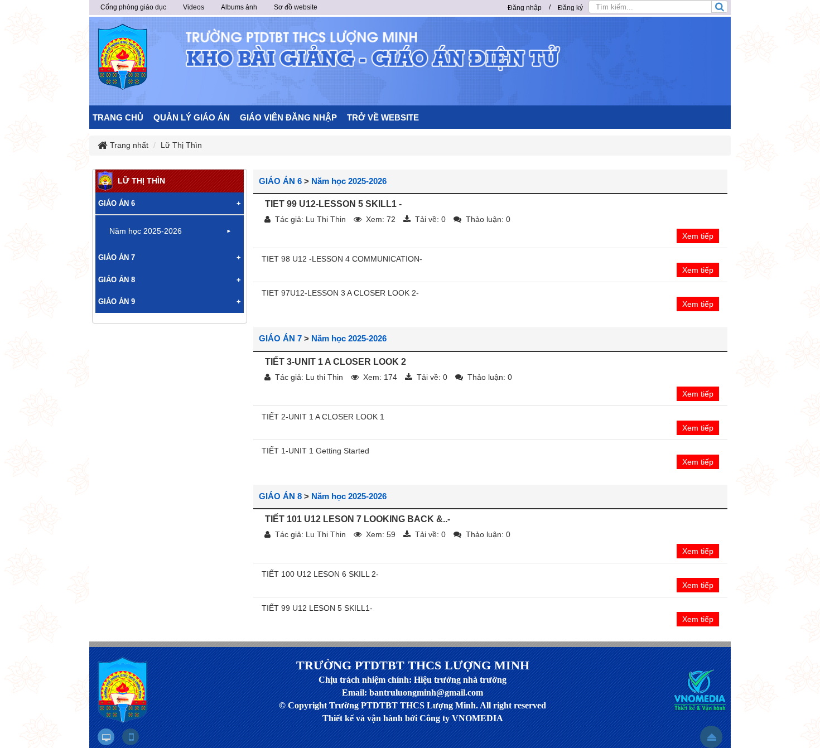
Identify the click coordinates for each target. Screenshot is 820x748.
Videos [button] (193, 7)
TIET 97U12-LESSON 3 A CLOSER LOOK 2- (340, 292)
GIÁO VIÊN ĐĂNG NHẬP (288, 117)
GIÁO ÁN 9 (116, 301)
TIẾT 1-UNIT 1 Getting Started (315, 450)
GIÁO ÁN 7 (280, 338)
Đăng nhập (525, 8)
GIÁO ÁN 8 (280, 496)
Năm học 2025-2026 (349, 181)
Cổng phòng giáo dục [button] (133, 7)
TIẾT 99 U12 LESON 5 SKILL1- (317, 608)
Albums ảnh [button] (239, 7)
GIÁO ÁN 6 (280, 181)
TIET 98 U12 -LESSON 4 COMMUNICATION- (342, 258)
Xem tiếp (697, 235)
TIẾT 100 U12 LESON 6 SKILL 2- (320, 574)
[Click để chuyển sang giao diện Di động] (130, 736)
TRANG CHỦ (118, 117)
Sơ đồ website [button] (295, 7)
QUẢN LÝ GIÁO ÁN (191, 117)
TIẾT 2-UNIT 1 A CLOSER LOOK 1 (323, 416)
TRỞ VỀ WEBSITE (383, 117)
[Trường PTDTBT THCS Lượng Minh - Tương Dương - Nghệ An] (123, 56)
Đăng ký (570, 8)
